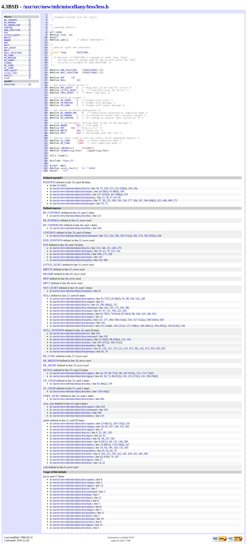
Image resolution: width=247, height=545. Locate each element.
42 (78, 212)
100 (115, 339)
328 (110, 254)
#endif (54, 37)
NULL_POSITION (13, 53)
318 (170, 325)
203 (110, 432)
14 (99, 462)
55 (70, 370)
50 (102, 438)
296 (102, 304)
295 (161, 325)
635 (163, 348)
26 (107, 197)
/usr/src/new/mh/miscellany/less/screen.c (73, 325)
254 (154, 313)
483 (146, 453)
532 (140, 319)
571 (175, 200)
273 (105, 254)
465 (141, 453)
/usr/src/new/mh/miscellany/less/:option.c (74, 298)
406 (106, 260)
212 (120, 348)
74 (112, 456)
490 (170, 200)
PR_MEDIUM (10, 58)
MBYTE (7, 37)
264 (124, 310)
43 (101, 373)
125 (110, 348)
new (46, 7)
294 (156, 325)
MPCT (6, 45)
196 (114, 310)
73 (109, 376)
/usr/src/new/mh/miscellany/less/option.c (73, 313)
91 (110, 191)
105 (125, 373)
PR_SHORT (9, 60)
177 (106, 319)
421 (159, 200)
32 (77, 395)
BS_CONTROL (10, 20)
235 (102, 415)
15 (103, 197)
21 (100, 432)
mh (56, 7)
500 (111, 319)
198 (153, 376)
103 (106, 409)
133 (98, 247)
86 (116, 298)
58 (103, 200)
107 (130, 373)
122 (123, 339)
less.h (102, 7)
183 (106, 188)
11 (67, 420)
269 (147, 325)
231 (120, 325)
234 (130, 188)
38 (110, 441)
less (91, 7)
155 (108, 200)
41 (77, 220)
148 (149, 313)
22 (103, 462)
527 (135, 319)
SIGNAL (8, 63)
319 (100, 260)
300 (107, 304)
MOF (6, 42)
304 (135, 200)
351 (127, 235)
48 (68, 283)
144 (106, 307)
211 (99, 215)
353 (131, 348)
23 (58, 185)
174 (149, 373)
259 (114, 453)
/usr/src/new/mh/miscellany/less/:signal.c (73, 373)
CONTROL (8, 27)
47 (111, 197)
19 (102, 426)
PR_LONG (8, 55)
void (6, 78)
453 (135, 453)
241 (128, 423)
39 (98, 438)
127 (100, 319)
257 (99, 194)
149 (122, 191)
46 (66, 278)
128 (115, 423)
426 (130, 453)
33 (102, 301)
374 (141, 235)
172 (144, 373)
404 (102, 399)
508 (116, 319)
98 (114, 191)
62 (71, 403)
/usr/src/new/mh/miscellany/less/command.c (75, 235)
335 (126, 194)
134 (114, 444)
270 (119, 247)
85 (103, 345)
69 (109, 373)
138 (116, 426)
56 (102, 351)
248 (143, 298)
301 (113, 194)
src (36, 7)
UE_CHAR (8, 65)
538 (148, 319)
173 (117, 307)
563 (153, 348)
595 (158, 348)
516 (130, 319)
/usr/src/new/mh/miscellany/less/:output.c (74, 301)
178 (110, 383)
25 (99, 290)
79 (106, 351)
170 (115, 348)
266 (99, 254)
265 (99, 342)
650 (162, 319)
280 (126, 441)
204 (103, 453)
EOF (6, 32)
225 (119, 310)
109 (110, 447)
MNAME (7, 40)
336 (183, 325)
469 (165, 200)
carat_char (10, 73)
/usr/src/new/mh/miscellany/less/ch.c (71, 188)
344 (135, 188)
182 (106, 336)
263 (104, 194)
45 (71, 273)
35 (100, 251)
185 (126, 447)
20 (97, 304)
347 (141, 200)
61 (102, 298)
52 (73, 380)
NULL (6, 50)
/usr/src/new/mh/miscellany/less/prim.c (72, 200)
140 (103, 247)
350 (122, 235)
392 (146, 235)
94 (105, 447)
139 (99, 391)
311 (117, 342)
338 (117, 235)
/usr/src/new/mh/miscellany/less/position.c (74, 197)
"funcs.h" (68, 160)
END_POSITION (12, 30)
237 (129, 325)
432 (142, 348)
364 (146, 200)
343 (98, 333)
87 (122, 313)
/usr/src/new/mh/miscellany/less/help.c (72, 494)
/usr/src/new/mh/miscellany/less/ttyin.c (72, 462)
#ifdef (54, 165)
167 (101, 257)
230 (119, 200)
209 (114, 200)
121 (113, 251)
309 (117, 194)
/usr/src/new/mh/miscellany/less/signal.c (73, 376)
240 (99, 412)
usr (28, 7)
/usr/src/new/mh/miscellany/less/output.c (73, 316)
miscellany (73, 7)
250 (124, 200)
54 (97, 188)
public (8, 75)
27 (68, 295)
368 (151, 200)
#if (52, 32)
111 (108, 310)
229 (103, 406)
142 (118, 251)
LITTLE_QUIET (12, 35)
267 (104, 342)
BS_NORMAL (10, 22)
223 (117, 188)
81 (112, 298)
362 (135, 235)
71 (113, 373)
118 (104, 348)
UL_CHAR (8, 68)
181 (122, 307)
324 (111, 235)
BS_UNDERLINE (12, 25)
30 (76, 287)
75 (101, 188)
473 (147, 348)
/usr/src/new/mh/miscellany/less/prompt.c (74, 203)
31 (79, 264)
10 (102, 518)
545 (153, 319)
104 (99, 228)
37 (99, 200)
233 (126, 348)
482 (127, 307)
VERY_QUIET (10, 70)
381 (136, 348)
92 (123, 298)
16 (73, 182)
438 (159, 235)
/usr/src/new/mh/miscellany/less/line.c (72, 194)
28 (103, 191)
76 (108, 251)
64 (115, 197)
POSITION (9, 84)
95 (119, 197)
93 (106, 426)
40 (81, 225)
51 (73, 388)
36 (103, 339)
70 (105, 313)
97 (104, 310)
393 (151, 235)
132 (115, 441)
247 (127, 444)
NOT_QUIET (10, 47)
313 (106, 235)
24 (61, 185)
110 (143, 313)
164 (129, 339)
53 (102, 203)
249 (114, 247)
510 (121, 319)
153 (122, 426)
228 (122, 188)
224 (107, 325)
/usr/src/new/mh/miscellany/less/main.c (72, 257)
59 (105, 376)
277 (130, 200)
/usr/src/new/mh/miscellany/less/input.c (73, 191)
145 (143, 376)
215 (111, 188)
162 (103, 322)
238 (133, 325)
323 (175, 325)
